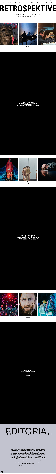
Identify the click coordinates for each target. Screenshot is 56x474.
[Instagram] (52, 0)
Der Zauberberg (28, 317)
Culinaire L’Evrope (28, 370)
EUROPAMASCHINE (28, 100)
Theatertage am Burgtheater (28, 371)
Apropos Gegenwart (28, 241)
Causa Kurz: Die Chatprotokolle (28, 235)
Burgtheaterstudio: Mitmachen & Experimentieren (28, 105)
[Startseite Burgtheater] (6, 2)
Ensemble (24, 2)
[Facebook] (51, 0)
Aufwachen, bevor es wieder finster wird (28, 373)
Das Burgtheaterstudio (28, 104)
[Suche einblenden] (54, 2)
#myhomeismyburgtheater (28, 102)
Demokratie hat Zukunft (28, 374)
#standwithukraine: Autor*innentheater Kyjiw (28, 237)
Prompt (28, 375)
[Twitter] (53, 0)
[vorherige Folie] (26, 48)
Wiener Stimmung (28, 101)
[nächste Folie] (29, 48)
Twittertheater (28, 236)
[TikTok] (50, 0)
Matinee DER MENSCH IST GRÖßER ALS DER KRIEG (28, 238)
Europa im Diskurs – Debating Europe (28, 239)
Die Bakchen (28, 46)
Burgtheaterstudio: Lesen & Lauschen (28, 103)
